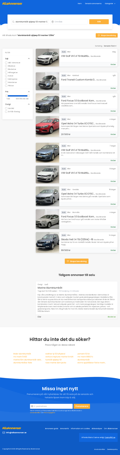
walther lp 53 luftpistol (55, 353)
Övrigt (40, 284)
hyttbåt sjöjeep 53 (53, 359)
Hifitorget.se (13, 72)
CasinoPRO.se (110, 437)
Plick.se (11, 85)
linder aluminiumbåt (22, 353)
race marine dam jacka (55, 362)
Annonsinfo (64, 428)
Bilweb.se (11, 66)
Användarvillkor (35, 413)
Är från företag (14, 111)
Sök (99, 21)
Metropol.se (12, 79)
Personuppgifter (49, 413)
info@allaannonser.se (16, 432)
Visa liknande (95, 56)
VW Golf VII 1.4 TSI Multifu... (75, 56)
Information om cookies (80, 428)
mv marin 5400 (20, 356)
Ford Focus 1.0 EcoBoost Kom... (78, 100)
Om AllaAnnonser (111, 428)
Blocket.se (12, 69)
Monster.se (12, 82)
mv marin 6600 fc (85, 356)
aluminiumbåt (83, 359)
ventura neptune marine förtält (59, 356)
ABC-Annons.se (14, 62)
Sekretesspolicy (112, 449)
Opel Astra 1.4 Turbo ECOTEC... (78, 123)
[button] (17, 58)
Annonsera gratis (51, 428)
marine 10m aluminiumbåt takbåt (28, 359)
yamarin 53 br (83, 353)
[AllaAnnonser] (12, 3)
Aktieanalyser (97, 428)
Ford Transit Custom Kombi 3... (78, 79)
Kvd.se (10, 76)
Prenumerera (81, 406)
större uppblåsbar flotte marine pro (92, 362)
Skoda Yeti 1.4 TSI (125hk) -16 (77, 239)
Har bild (11, 108)
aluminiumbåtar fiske (22, 362)
